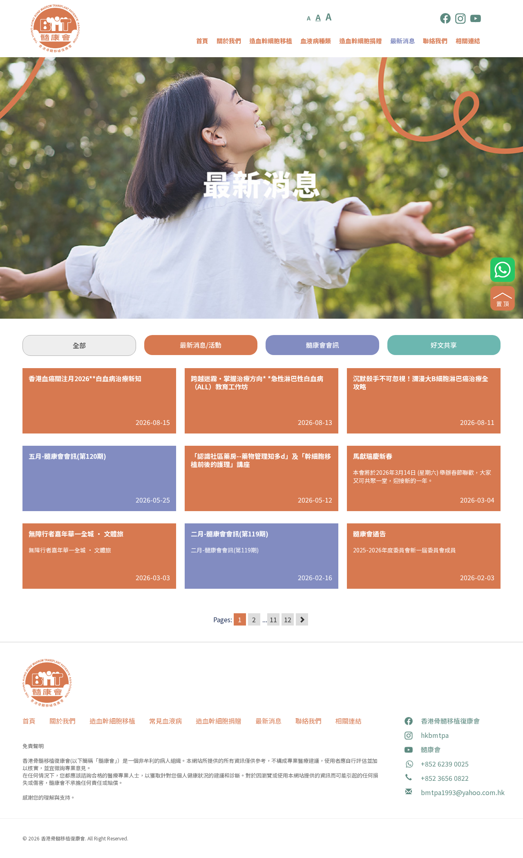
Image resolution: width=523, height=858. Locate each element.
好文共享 (444, 345)
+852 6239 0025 (445, 764)
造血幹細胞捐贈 (360, 40)
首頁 (202, 40)
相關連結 (468, 40)
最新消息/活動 (200, 345)
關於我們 (229, 40)
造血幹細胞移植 (270, 40)
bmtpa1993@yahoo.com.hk (463, 792)
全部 (79, 345)
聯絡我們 (435, 40)
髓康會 (430, 749)
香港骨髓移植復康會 (450, 721)
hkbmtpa (435, 735)
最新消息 (402, 40)
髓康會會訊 (322, 345)
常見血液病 (165, 721)
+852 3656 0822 (445, 778)
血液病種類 (315, 40)
